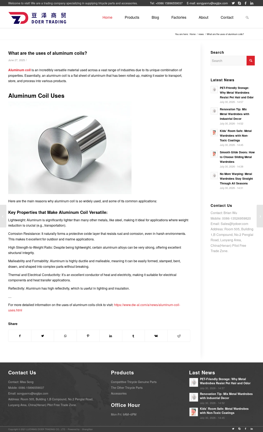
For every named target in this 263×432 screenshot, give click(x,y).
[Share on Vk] (156, 336)
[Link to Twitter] (233, 3)
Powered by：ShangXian (80, 429)
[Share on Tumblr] (133, 336)
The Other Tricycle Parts (127, 387)
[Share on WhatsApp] (65, 336)
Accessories (119, 393)
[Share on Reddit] (179, 336)
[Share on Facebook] (19, 336)
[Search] (247, 17)
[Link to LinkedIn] (252, 3)
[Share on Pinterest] (88, 336)
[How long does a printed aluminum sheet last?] (3, 216)
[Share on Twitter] (42, 336)
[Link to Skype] (239, 3)
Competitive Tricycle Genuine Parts (134, 382)
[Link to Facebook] (245, 3)
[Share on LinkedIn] (110, 336)
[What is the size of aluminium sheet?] (260, 216)
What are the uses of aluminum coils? (47, 53)
